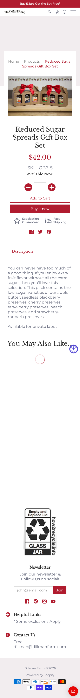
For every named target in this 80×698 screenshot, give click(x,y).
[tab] (22, 251)
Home (13, 61)
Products (32, 61)
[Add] (52, 187)
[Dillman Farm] (14, 12)
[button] (49, 12)
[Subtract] (28, 187)
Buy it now (40, 209)
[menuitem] (49, 12)
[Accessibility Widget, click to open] (73, 349)
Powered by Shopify (40, 675)
